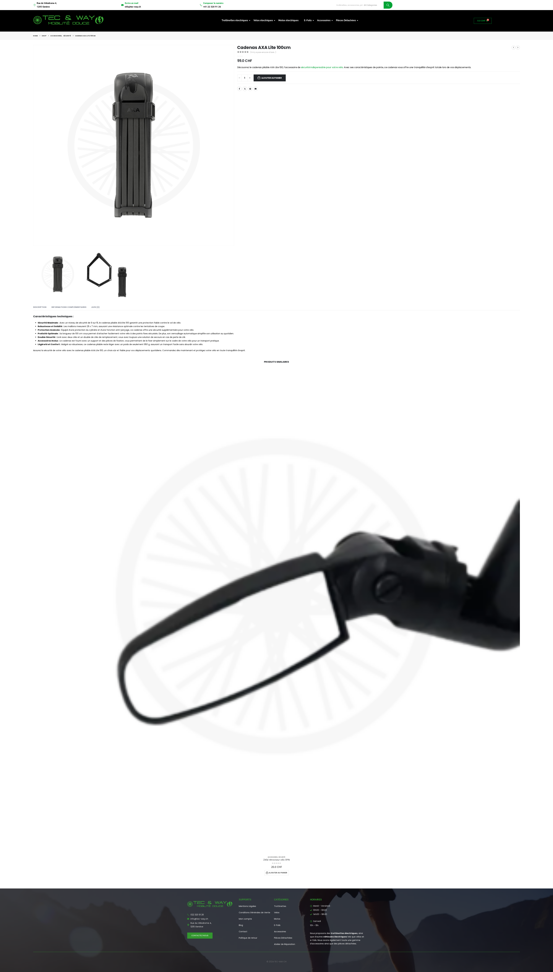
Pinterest (250, 88)
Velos (276, 912)
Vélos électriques (263, 20)
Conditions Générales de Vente (254, 912)
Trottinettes (280, 906)
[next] (518, 48)
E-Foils (308, 20)
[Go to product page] (276, 610)
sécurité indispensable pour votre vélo (322, 67)
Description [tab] (39, 307)
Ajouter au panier (271, 77)
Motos (277, 918)
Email (255, 88)
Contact (243, 931)
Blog (241, 925)
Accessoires (324, 20)
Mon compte (245, 918)
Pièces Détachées (346, 20)
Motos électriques (288, 20)
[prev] (514, 48)
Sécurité (281, 857)
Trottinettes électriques (235, 20)
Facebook (239, 88)
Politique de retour (248, 937)
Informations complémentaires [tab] (68, 307)
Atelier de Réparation (284, 944)
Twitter (245, 88)
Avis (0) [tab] (95, 307)
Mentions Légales (247, 906)
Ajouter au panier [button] (278, 872)
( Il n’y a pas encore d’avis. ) (263, 52)
